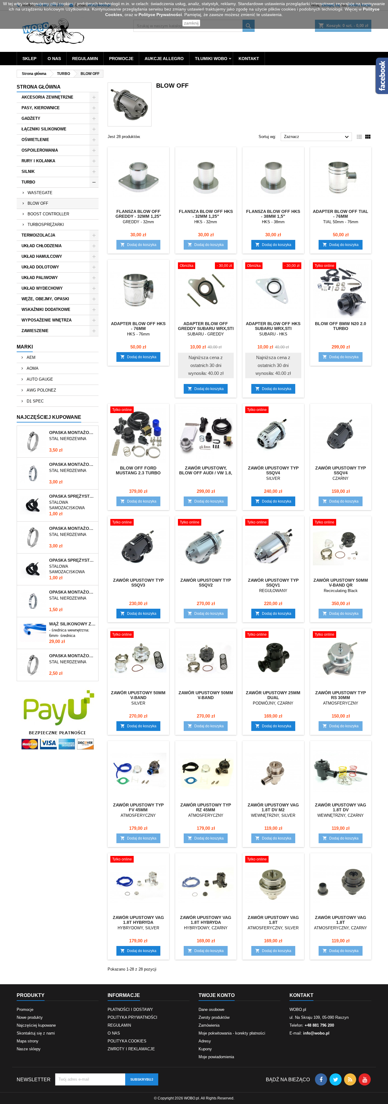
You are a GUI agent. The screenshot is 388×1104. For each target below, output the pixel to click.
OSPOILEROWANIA (40, 150)
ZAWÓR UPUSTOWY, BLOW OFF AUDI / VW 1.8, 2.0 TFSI (205, 473)
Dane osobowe (211, 1009)
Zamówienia (209, 1025)
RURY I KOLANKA (38, 161)
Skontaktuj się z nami (36, 1033)
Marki (25, 346)
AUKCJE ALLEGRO (164, 58)
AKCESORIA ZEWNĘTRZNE (47, 97)
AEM (30, 357)
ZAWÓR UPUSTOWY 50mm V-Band (138, 695)
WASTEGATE (40, 192)
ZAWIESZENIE (35, 330)
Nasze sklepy (29, 1049)
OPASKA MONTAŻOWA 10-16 (72, 592)
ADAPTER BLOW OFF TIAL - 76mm (340, 214)
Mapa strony (27, 1041)
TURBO (28, 182)
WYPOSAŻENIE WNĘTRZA (47, 320)
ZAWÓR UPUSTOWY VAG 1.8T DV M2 (273, 807)
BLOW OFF (38, 203)
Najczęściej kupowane (36, 1025)
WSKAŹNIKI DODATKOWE (46, 309)
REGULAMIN (85, 58)
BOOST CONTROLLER (48, 214)
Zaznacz (317, 137)
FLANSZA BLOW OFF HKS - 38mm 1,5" (273, 214)
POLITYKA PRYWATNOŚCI (132, 1017)
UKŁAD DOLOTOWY (40, 267)
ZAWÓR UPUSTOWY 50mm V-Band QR (340, 582)
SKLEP (29, 58)
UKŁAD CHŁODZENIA (42, 246)
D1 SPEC (34, 401)
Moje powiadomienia (216, 1057)
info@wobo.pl (316, 1033)
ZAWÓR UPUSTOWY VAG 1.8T (273, 920)
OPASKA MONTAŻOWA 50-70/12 (72, 528)
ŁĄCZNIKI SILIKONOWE (44, 129)
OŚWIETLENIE (35, 139)
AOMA (31, 368)
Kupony (205, 1049)
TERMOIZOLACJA (38, 235)
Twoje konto (217, 995)
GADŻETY (31, 118)
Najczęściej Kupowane (49, 417)
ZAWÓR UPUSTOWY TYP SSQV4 (273, 470)
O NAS (54, 58)
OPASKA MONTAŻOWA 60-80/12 (72, 432)
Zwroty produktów (214, 1017)
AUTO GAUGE (39, 379)
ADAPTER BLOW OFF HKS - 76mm (138, 326)
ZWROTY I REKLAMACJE (131, 1049)
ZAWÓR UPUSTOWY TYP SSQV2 (205, 582)
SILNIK (28, 171)
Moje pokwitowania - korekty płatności (232, 1033)
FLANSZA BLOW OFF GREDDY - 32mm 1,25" (138, 214)
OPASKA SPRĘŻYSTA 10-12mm (72, 496)
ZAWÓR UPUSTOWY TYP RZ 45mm (205, 807)
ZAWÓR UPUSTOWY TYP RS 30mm (340, 695)
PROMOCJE (121, 58)
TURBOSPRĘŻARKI (46, 224)
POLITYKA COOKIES (127, 1041)
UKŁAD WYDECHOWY (42, 288)
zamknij (191, 23)
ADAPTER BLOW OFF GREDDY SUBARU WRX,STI (206, 326)
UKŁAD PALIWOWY (40, 277)
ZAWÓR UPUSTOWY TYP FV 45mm (138, 807)
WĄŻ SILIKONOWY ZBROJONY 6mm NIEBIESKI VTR (72, 623)
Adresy (205, 1041)
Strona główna (39, 86)
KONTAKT (249, 58)
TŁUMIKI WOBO (211, 58)
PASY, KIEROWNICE (41, 108)
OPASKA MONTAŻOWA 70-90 (72, 464)
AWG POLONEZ (40, 390)
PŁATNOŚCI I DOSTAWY (130, 1009)
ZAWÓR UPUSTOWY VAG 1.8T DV (340, 807)
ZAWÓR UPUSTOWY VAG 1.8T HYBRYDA (138, 920)
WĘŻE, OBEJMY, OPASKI (45, 299)
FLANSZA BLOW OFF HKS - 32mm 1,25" (206, 214)
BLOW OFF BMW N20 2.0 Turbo (340, 326)
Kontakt (301, 995)
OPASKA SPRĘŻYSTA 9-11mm (72, 560)
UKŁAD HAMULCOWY (42, 256)
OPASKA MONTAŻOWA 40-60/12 (72, 655)
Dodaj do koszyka (138, 244)
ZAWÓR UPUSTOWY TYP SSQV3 (138, 582)
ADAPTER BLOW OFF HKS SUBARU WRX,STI (273, 326)
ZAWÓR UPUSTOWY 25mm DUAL (273, 695)
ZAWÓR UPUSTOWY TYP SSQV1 (273, 582)
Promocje (25, 1009)
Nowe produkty (30, 1017)
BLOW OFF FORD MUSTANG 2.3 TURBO (138, 470)
